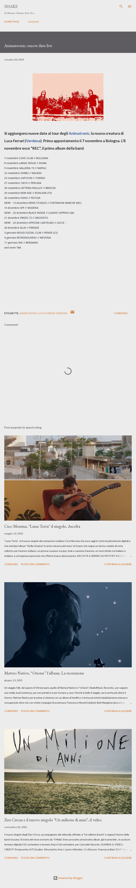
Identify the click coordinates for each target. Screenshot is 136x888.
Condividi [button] (121, 313)
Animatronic (79, 133)
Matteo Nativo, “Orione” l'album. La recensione (44, 673)
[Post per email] (72, 313)
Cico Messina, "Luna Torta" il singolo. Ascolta (42, 526)
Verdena (33, 140)
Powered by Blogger (70, 878)
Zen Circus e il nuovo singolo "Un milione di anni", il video (53, 820)
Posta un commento (35, 564)
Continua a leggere (118, 564)
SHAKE (11, 6)
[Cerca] (121, 6)
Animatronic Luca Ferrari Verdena (43, 313)
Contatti (33, 21)
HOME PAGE (11, 21)
